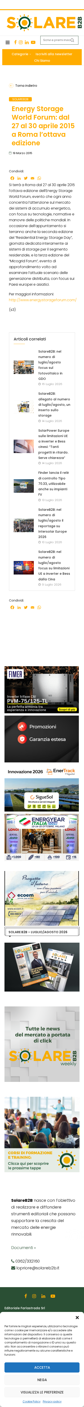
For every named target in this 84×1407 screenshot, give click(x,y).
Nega (42, 1379)
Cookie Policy (32, 1401)
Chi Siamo (42, 60)
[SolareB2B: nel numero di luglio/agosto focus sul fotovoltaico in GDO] (24, 367)
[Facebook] (15, 42)
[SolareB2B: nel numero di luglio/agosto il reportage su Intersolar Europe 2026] (24, 525)
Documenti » (23, 1247)
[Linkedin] (27, 42)
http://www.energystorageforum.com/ (43, 300)
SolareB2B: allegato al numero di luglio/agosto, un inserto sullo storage (54, 404)
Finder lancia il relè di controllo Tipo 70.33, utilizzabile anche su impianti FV (53, 483)
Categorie (20, 54)
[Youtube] (33, 42)
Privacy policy (52, 1401)
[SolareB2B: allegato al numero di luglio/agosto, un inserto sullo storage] (24, 407)
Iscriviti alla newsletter (54, 54)
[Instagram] (21, 42)
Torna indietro (26, 85)
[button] (77, 1317)
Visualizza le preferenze (42, 1392)
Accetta (42, 1367)
